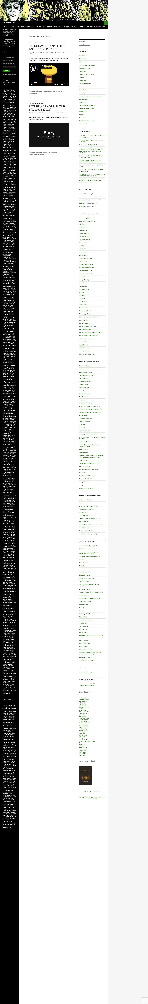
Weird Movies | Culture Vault (86, 354)
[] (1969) (9, 200)
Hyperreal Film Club (84, 431)
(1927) (11, 446)
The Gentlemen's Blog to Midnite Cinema (90, 317)
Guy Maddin (82, 512)
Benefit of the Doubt (84, 572)
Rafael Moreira (83, 730)
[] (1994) (9, 186)
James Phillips (83, 735)
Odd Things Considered (85, 614)
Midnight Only (83, 276)
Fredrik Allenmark (84, 699)
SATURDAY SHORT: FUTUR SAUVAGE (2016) (47, 108)
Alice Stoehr (82, 744)
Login (4, 51)
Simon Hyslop (83, 721)
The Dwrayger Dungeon (85, 314)
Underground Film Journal (86, 338)
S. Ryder (81, 738)
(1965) (11, 501)
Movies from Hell (83, 292)
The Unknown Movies (85, 329)
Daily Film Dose (83, 397)
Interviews (82, 93)
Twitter (81, 203)
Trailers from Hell (83, 640)
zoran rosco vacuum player (86, 660)
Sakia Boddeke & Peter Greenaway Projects (91, 524)
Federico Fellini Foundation (86, 509)
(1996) (8, 503)
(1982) (8, 306)
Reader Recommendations (86, 108)
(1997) (7, 424)
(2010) (9, 642)
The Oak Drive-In (83, 320)
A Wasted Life (83, 224)
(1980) (11, 115)
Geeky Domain (83, 595)
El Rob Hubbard (83, 719)
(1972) (9, 246)
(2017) (11, 481)
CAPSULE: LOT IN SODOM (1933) (88, 162)
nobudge (81, 607)
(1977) (7, 272)
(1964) (7, 254)
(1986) (10, 322)
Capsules (81, 77)
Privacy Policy (40, 26)
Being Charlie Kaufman (85, 500)
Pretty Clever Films (84, 449)
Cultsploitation (83, 242)
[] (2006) (9, 367)
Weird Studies (83, 646)
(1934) (7, 155)
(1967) (11, 149)
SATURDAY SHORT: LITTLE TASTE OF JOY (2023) (47, 47)
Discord (81, 197)
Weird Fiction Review (85, 643)
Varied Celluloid (83, 345)
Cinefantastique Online (85, 381)
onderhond (82, 298)
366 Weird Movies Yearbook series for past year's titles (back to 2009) (92, 798)
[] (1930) (9, 163)
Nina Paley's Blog (84, 521)
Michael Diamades (84, 707)
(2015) (11, 422)
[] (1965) (9, 285)
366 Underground (84, 62)
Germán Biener (83, 701)
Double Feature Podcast (85, 403)
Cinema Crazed (83, 384)
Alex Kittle (81, 559)
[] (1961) (9, 406)
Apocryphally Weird (84, 68)
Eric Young (82, 755)
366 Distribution (83, 55)
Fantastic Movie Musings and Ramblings (90, 412)
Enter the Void (83, 249)
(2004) (6, 90)
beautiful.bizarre (83, 569)
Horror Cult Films (83, 261)
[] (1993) (8, 516)
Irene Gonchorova (84, 718)
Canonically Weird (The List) (86, 74)
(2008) (6, 175)
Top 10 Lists (82, 117)
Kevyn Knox (82, 727)
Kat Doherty (82, 709)
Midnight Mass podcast (85, 273)
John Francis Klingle (84, 726)
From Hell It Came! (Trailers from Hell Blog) (91, 592)
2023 (31, 91)
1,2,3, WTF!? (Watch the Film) (87, 221)
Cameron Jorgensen (46, 113)
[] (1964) (8, 413)
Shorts (41, 43)
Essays (81, 86)
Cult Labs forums (83, 236)
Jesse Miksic (82, 732)
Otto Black (82, 702)
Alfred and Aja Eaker (84, 712)
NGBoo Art (82, 295)
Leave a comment (59, 113)
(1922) (6, 477)
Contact (12, 26)
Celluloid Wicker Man (85, 575)
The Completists (83, 632)
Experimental (46, 152)
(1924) (7, 418)
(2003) (9, 211)
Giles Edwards (83, 713)
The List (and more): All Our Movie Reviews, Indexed (92, 26)
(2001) (6, 184)
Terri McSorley (83, 729)
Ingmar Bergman (83, 515)
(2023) (7, 717)
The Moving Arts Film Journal (87, 475)
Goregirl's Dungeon (84, 421)
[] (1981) (9, 806)
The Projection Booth (85, 323)
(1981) (7, 511)
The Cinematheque (84, 466)
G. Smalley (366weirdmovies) (87, 741)
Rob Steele (82, 743)
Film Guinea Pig (83, 415)
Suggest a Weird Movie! (70, 26)
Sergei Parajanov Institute (86, 527)
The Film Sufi (82, 472)
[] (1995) (9, 192)
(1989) (9, 208)
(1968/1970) (9, 494)
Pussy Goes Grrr (83, 626)
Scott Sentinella (83, 739)
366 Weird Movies (9, 23)
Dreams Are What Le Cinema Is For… (89, 406)
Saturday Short (33, 43)
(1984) (9, 102)
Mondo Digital (83, 286)
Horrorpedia (82, 428)
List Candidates (83, 99)
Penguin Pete (82, 169)
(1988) (13, 107)
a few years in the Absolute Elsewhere (89, 556)
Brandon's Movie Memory (86, 372)
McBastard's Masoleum (85, 270)
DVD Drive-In (82, 246)
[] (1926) (9, 488)
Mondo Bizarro (83, 283)
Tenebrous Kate (83, 629)
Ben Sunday (82, 746)
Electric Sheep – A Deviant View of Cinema (90, 409)
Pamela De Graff (83, 705)
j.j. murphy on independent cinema (88, 434)
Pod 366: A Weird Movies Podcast (88, 105)
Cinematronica (83, 390)
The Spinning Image (84, 482)
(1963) (9, 91)
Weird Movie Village (84, 351)
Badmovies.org (83, 369)
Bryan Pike (82, 736)
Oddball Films (83, 617)
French (44, 91)
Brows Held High (83, 378)
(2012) (11, 158)
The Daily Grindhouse (85, 311)
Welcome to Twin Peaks (85, 649)
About (5, 26)
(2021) (13, 813)
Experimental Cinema (85, 252)
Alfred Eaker (82, 710)
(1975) (6, 816)
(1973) (7, 116)
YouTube (81, 206)
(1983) (11, 540)
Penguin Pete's (83, 623)
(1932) (6, 308)
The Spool (82, 485)
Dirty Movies (82, 400)
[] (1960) (9, 345)
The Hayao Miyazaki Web (86, 531)
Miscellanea (82, 102)
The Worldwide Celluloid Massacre (88, 335)
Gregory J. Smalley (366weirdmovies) (50, 52)
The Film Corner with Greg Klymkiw (88, 469)
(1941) (7, 337)
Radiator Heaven (83, 452)
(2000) (7, 433)
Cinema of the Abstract (85, 233)
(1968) (11, 128)
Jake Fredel (82, 715)
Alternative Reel (83, 562)
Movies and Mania (84, 289)
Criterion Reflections (84, 393)
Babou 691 (82, 566)
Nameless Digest (83, 604)
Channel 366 (82, 80)
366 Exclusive (83, 59)
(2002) (11, 99)
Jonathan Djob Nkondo (55, 91)
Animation (37, 91)
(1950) (7, 486)
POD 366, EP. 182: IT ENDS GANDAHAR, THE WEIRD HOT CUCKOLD (91, 180)
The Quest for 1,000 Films (86, 479)
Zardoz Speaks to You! (85, 657)
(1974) (6, 565)
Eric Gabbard (82, 716)
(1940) (12, 289)
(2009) (6, 119)
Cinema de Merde (84, 387)
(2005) (8, 313)
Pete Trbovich (83, 747)
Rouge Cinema (83, 460)
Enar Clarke (82, 704)
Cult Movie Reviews (84, 239)
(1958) (6, 656)
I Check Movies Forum (85, 601)
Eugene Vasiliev (83, 750)
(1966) (6, 495)
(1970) (10, 183)
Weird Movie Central (84, 348)
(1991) (7, 130)
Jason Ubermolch (84, 749)
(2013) (10, 269)
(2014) (6, 514)
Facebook (82, 200)
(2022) (8, 739)
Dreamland (82, 503)
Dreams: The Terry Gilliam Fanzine (88, 506)
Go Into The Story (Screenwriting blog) (89, 598)
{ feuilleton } (82, 549)
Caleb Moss (82, 733)
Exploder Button (83, 255)
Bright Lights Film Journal (86, 375)
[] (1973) (9, 386)
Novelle (81, 610)
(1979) (6, 583)
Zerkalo (11, 772)
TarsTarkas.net (83, 307)
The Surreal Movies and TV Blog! (88, 326)
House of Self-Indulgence (86, 264)
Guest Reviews (83, 90)
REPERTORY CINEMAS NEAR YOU (54, 26)
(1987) (7, 159)
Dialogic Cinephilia (84, 581)
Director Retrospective (85, 83)
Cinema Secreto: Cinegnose (86, 672)
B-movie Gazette (83, 230)
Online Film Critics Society (86, 620)
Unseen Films (83, 341)
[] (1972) (8, 576)
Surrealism (33, 93)
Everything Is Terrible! (85, 589)
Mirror (8, 772)
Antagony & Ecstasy (84, 366)
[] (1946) (8, 140)
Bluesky (81, 194)
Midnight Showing (84, 280)
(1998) (9, 296)
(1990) (11, 121)
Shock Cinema (83, 304)
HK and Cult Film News (85, 258)
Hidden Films (82, 424)
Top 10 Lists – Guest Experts (87, 120)
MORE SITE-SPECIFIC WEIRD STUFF (25, 26)
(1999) (11, 302)
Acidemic (81, 227)
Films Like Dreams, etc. (85, 418)
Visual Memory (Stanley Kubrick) (88, 534)
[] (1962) (9, 282)
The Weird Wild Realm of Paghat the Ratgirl (91, 332)
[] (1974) (9, 727)
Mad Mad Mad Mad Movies (86, 267)
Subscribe (6, 70)
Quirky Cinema (83, 301)
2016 (31, 152)
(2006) (8, 376)
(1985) (13, 173)
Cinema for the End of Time (86, 578)
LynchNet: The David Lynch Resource (89, 518)
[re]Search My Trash (84, 218)
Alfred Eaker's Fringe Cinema (87, 65)
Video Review (83, 124)
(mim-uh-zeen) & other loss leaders (88, 545)
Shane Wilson (83, 753)
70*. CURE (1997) (92, 145)
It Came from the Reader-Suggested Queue (91, 96)
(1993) (9, 557)
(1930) (11, 401)
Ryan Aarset (82, 698)
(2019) (9, 763)
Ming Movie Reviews (84, 441)
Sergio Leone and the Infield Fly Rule (89, 463)
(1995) (7, 226)
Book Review (82, 71)
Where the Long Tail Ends (86, 488)
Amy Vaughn (82, 752)
